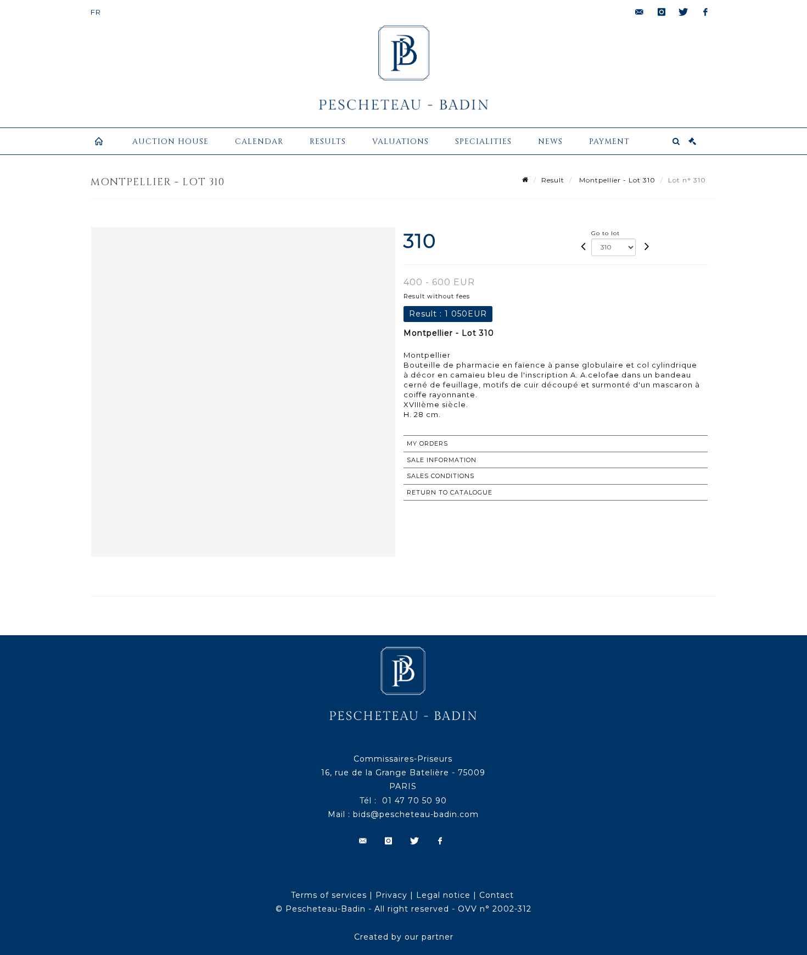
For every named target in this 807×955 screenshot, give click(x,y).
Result (552, 180)
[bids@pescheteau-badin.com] (640, 12)
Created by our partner (403, 937)
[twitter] (683, 12)
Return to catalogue (449, 492)
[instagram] (661, 12)
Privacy (391, 895)
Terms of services (329, 895)
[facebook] (705, 12)
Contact (496, 895)
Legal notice (443, 895)
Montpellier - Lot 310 (616, 180)
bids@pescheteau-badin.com (416, 814)
